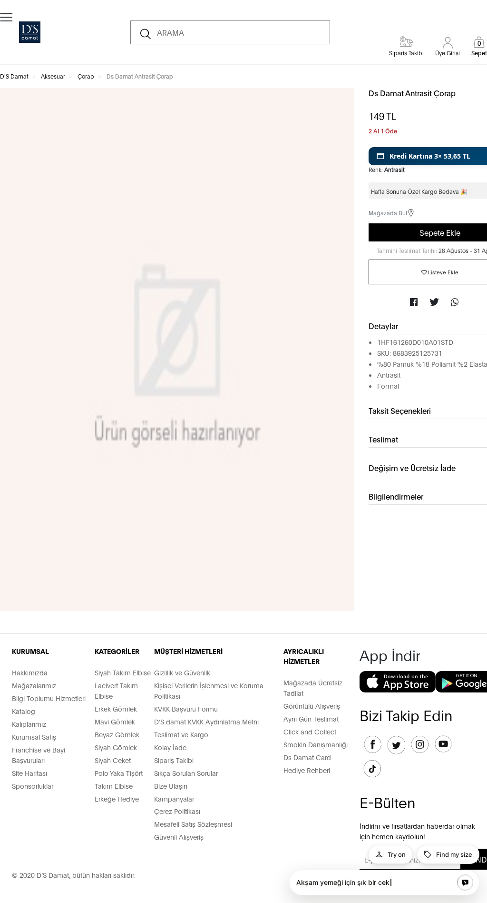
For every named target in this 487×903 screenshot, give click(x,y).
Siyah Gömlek (116, 747)
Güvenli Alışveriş (179, 836)
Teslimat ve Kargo (181, 734)
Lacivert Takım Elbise (116, 690)
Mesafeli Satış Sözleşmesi (193, 823)
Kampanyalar (174, 798)
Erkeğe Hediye (117, 798)
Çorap (86, 76)
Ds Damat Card (307, 757)
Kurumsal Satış (34, 736)
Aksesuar (53, 76)
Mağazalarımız (34, 685)
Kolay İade (170, 747)
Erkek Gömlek (116, 708)
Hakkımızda (30, 672)
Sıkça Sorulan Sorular (186, 772)
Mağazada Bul (388, 212)
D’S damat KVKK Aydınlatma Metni (206, 721)
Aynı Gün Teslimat (311, 718)
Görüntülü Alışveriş (311, 705)
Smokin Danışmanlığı (315, 744)
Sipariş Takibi (174, 759)
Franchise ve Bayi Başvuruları (38, 754)
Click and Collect (309, 731)
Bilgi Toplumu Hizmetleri (49, 697)
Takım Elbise (114, 785)
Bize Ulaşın (170, 785)
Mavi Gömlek (115, 721)
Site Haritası (29, 772)
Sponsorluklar (32, 785)
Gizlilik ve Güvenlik (182, 672)
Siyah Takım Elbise (123, 672)
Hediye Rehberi (306, 769)
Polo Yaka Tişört (119, 772)
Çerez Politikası (177, 810)
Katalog (23, 710)
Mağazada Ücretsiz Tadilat (312, 687)
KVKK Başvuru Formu (186, 708)
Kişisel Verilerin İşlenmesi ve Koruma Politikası (208, 690)
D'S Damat (14, 76)
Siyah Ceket (113, 759)
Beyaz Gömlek (117, 734)
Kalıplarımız (29, 723)
